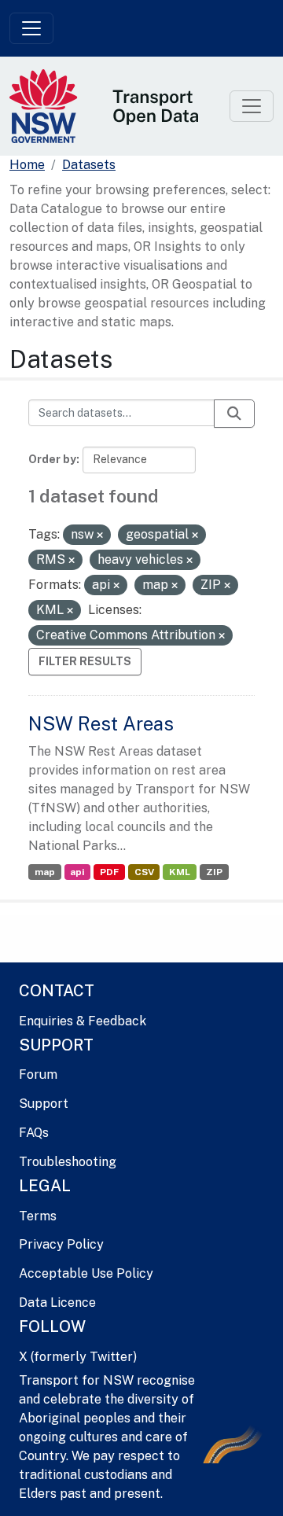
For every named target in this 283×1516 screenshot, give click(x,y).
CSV (144, 872)
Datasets (89, 164)
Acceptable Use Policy (86, 1273)
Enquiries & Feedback (82, 1021)
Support (43, 1103)
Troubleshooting (67, 1161)
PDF (109, 872)
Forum (38, 1074)
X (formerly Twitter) (78, 1356)
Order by (52, 459)
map (45, 872)
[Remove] (100, 535)
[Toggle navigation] (31, 28)
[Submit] (234, 413)
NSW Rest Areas (101, 723)
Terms (38, 1216)
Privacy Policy (61, 1244)
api (77, 872)
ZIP (214, 872)
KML (179, 872)
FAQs (34, 1132)
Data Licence (57, 1302)
